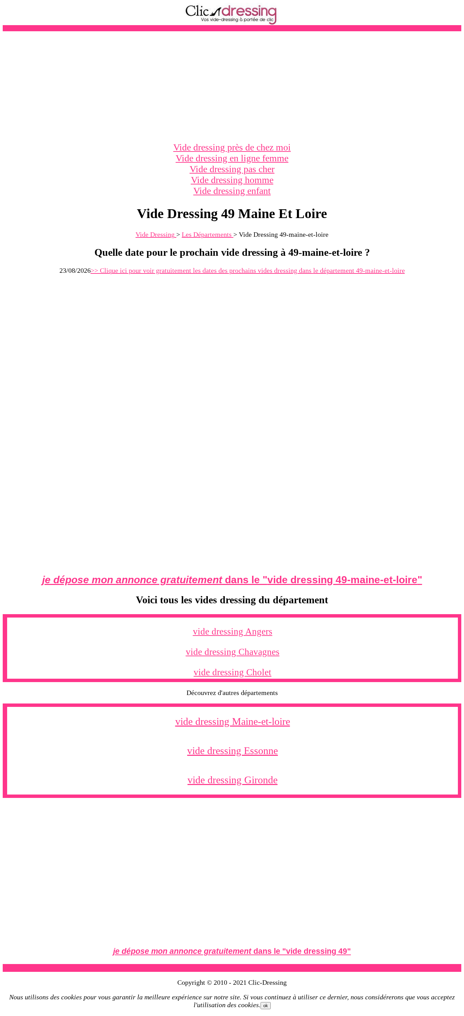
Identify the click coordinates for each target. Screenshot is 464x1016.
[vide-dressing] (232, 23)
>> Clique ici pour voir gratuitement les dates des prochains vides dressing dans (248, 270)
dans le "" (232, 579)
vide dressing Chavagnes (233, 652)
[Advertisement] (232, 86)
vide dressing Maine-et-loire (232, 721)
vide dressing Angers (232, 631)
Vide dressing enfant (232, 190)
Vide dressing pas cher (232, 169)
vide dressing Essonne (232, 750)
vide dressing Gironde (233, 779)
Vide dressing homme (232, 180)
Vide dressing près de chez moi (232, 147)
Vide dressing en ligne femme (232, 158)
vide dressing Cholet (232, 672)
